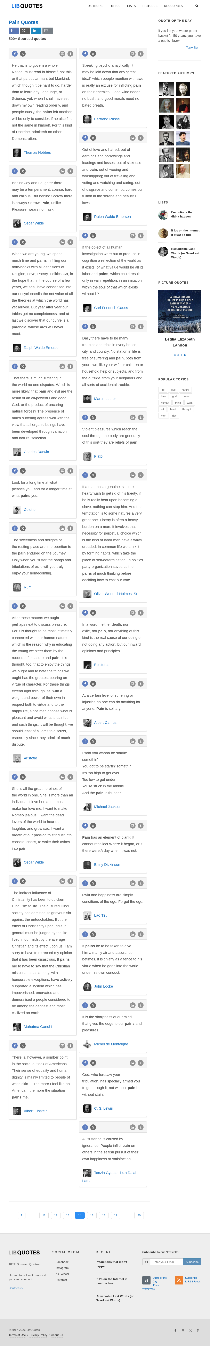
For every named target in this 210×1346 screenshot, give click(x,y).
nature (185, 389)
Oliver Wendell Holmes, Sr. (116, 594)
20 (139, 1215)
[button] (196, 5)
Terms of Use (17, 1335)
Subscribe (192, 1261)
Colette (29, 509)
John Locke (103, 986)
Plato (98, 456)
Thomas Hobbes (37, 152)
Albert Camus (105, 722)
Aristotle (30, 758)
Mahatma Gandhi (38, 1027)
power (186, 396)
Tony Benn (193, 47)
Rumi (28, 587)
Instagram (62, 1267)
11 (44, 1215)
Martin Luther (105, 398)
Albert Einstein (36, 1111)
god (174, 396)
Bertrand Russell (107, 119)
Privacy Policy (38, 1335)
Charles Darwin (36, 452)
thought (186, 409)
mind (178, 402)
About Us (57, 1335)
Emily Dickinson (107, 864)
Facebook (62, 1261)
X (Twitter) (62, 1273)
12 (55, 1215)
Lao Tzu (100, 915)
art (162, 409)
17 (115, 1215)
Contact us (16, 1288)
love (173, 389)
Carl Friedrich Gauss (111, 308)
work (190, 402)
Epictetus (101, 665)
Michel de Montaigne (111, 1044)
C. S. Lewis (103, 1108)
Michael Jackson (107, 807)
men (163, 415)
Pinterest (61, 1279)
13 (67, 1215)
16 (103, 1215)
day (174, 415)
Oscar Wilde (34, 223)
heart (173, 409)
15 (92, 1215)
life (162, 389)
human (165, 402)
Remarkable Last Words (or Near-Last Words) (185, 253)
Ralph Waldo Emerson (112, 217)
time (163, 396)
